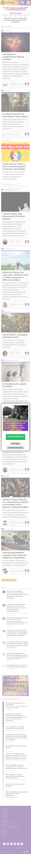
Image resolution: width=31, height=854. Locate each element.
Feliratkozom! (15, 436)
